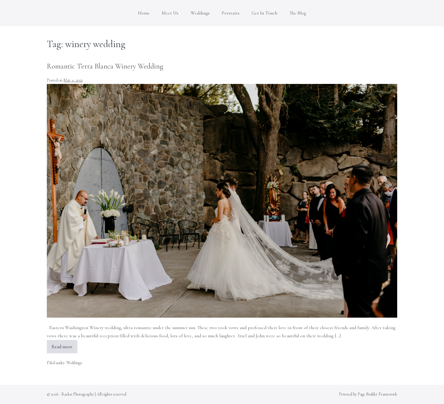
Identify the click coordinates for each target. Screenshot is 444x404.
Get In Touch (264, 13)
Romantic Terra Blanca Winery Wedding (105, 66)
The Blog (297, 13)
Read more (64, 348)
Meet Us (170, 13)
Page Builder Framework (377, 394)
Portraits (231, 13)
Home (144, 13)
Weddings (200, 13)
